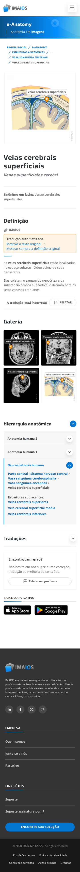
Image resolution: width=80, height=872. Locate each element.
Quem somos (15, 741)
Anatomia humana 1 (22, 452)
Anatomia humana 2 (22, 438)
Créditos (66, 863)
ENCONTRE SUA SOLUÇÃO (40, 827)
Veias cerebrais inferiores (27, 514)
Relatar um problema (43, 581)
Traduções (15, 538)
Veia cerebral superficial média (31, 508)
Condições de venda (21, 863)
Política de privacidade (53, 855)
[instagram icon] (43, 709)
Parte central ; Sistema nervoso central (38, 474)
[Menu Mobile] (72, 7)
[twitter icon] (32, 709)
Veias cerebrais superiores (28, 502)
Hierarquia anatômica (28, 423)
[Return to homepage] (19, 667)
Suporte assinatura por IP (24, 811)
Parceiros (12, 765)
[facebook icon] (20, 709)
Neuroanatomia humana (26, 465)
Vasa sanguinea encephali (30, 57)
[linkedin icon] (9, 709)
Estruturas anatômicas (28, 52)
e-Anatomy (39, 47)
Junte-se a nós (16, 753)
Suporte (11, 799)
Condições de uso (24, 855)
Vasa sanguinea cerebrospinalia (32, 478)
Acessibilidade (47, 863)
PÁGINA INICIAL (17, 47)
